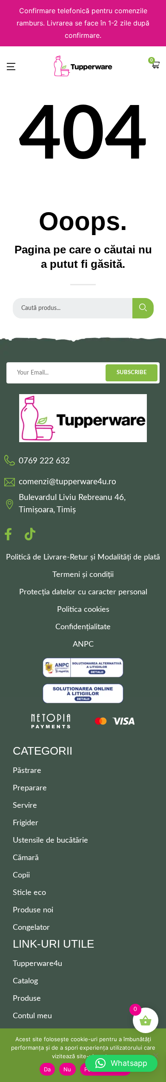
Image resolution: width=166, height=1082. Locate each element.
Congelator (31, 927)
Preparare (30, 788)
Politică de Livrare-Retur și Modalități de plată (83, 557)
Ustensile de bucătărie (50, 840)
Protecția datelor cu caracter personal (83, 592)
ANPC (83, 644)
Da (47, 1069)
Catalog (25, 981)
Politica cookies (83, 609)
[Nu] (155, 1055)
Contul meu (32, 1016)
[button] (155, 66)
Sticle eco (29, 893)
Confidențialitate (83, 627)
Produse (27, 998)
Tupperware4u (37, 964)
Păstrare (27, 771)
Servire (25, 805)
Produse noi (33, 910)
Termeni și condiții (83, 575)
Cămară (26, 858)
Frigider (25, 823)
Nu (67, 1069)
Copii (21, 875)
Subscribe (131, 372)
